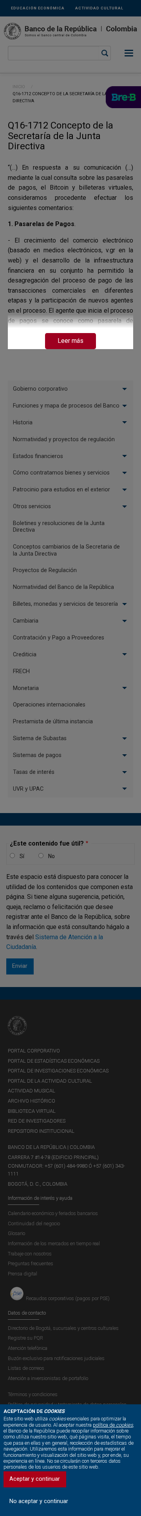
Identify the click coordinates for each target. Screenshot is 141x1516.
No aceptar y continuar (38, 1501)
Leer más (70, 340)
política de (113, 1425)
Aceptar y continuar (34, 1479)
